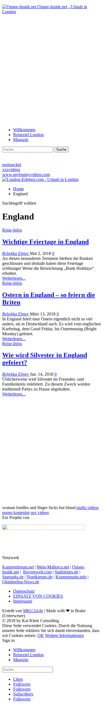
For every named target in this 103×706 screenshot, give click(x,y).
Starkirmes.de (66, 572)
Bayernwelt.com (37, 572)
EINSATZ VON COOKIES (38, 596)
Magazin (20, 139)
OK (40, 635)
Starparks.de (13, 577)
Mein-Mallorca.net (53, 567)
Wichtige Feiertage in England (45, 241)
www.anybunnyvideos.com (26, 174)
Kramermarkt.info (71, 577)
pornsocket (11, 164)
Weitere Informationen (64, 635)
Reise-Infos (12, 230)
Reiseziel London (28, 134)
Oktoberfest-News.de (20, 581)
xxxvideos (11, 169)
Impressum (22, 601)
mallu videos (88, 507)
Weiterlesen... (14, 278)
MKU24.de (33, 610)
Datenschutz (24, 591)
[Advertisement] (51, 70)
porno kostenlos (16, 512)
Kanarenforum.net (18, 567)
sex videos (40, 512)
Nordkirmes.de (39, 577)
